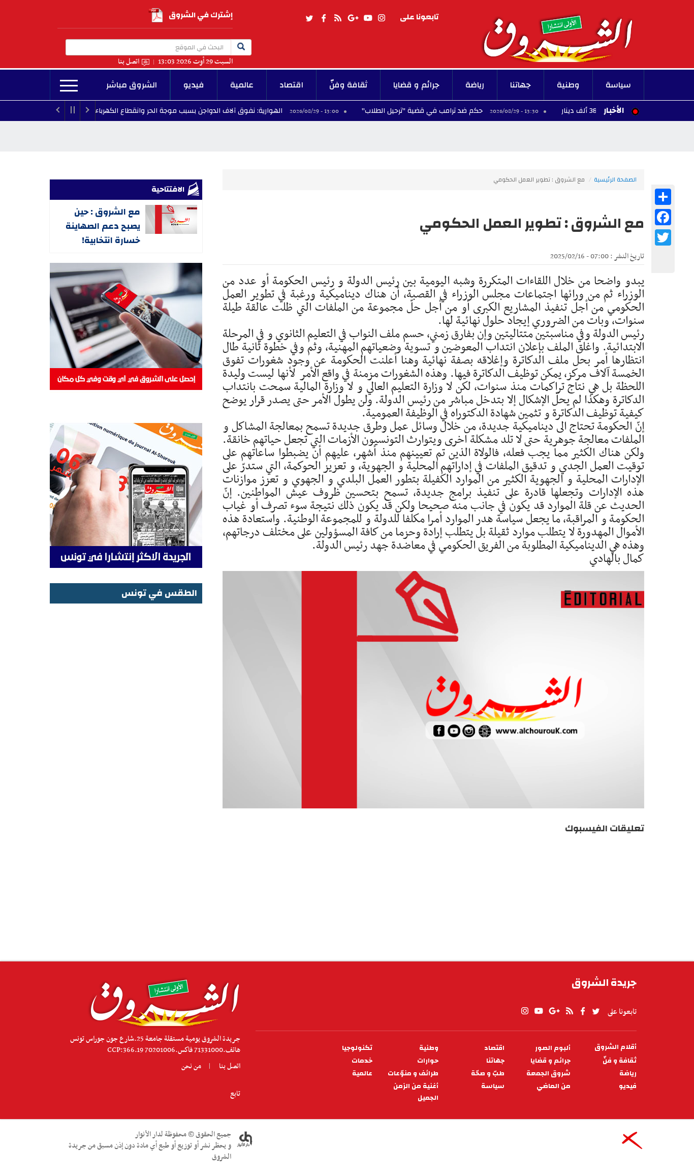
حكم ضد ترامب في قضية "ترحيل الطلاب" (472, 110)
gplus (352, 18)
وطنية (568, 85)
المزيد (69, 86)
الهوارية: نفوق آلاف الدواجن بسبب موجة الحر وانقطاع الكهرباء (239, 110)
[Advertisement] (126, 759)
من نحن (191, 1066)
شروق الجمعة (548, 1073)
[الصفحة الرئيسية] (562, 31)
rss (337, 18)
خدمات (362, 1061)
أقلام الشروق (615, 1047)
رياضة (474, 85)
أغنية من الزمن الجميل (415, 1092)
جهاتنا (520, 85)
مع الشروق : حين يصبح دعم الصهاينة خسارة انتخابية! (103, 226)
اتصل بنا (128, 61)
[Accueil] (161, 1000)
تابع (235, 1094)
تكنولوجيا (357, 1048)
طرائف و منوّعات (413, 1073)
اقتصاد (291, 85)
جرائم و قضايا (416, 85)
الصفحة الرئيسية (615, 179)
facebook (324, 18)
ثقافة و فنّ (620, 1061)
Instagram (381, 18)
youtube (368, 18)
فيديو (193, 85)
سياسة (618, 85)
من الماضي (554, 1086)
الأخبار (614, 110)
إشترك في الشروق (201, 15)
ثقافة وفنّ (348, 85)
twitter (310, 18)
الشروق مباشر (131, 85)
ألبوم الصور (553, 1048)
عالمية (242, 85)
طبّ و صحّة (487, 1073)
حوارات (427, 1061)
